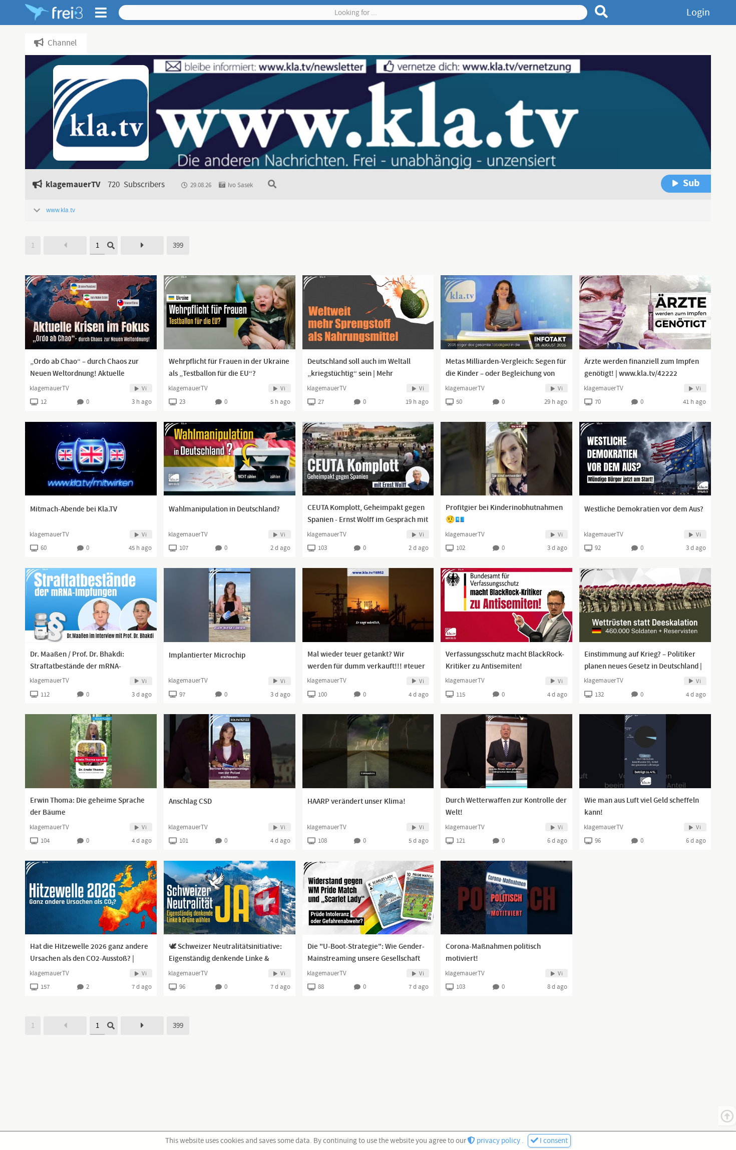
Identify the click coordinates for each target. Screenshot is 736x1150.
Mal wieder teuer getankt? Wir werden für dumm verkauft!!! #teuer (366, 661)
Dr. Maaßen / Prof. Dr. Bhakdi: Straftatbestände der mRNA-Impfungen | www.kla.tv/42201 (79, 667)
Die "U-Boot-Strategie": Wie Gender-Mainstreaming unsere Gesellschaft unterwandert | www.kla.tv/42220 (366, 959)
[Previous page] (65, 245)
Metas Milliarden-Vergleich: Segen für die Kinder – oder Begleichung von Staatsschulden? (506, 374)
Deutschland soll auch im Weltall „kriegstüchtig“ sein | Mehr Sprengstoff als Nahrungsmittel (359, 374)
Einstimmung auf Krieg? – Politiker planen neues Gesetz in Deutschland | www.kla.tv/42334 (643, 667)
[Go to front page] (54, 12)
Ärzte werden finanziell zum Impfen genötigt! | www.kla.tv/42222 (641, 368)
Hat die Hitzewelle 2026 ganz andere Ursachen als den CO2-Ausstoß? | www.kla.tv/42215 (89, 959)
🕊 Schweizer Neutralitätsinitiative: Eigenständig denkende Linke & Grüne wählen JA (225, 959)
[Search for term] (601, 12)
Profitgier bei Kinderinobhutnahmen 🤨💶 (504, 514)
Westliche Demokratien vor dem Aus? (643, 509)
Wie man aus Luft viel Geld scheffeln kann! (641, 807)
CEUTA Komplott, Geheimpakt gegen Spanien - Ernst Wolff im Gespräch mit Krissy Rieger (367, 520)
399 (178, 245)
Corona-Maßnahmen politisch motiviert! (493, 953)
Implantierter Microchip (207, 656)
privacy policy (498, 1140)
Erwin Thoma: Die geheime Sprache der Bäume (87, 807)
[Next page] (142, 245)
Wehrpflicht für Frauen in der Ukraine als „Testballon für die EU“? (229, 368)
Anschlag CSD (190, 802)
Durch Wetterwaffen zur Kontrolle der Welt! (506, 807)
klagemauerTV (49, 388)
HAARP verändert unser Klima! (356, 802)
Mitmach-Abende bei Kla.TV (73, 509)
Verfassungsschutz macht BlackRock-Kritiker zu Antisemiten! (505, 661)
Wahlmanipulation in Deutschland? (224, 509)
